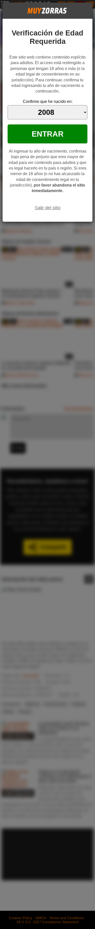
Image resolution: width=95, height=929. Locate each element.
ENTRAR (48, 133)
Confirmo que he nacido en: (47, 101)
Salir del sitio (48, 207)
